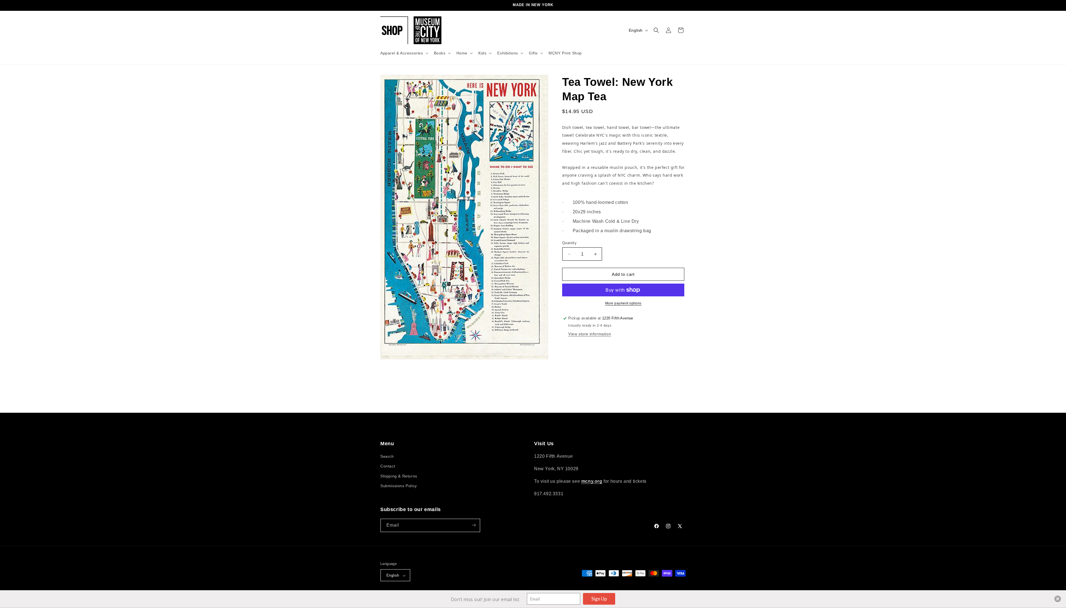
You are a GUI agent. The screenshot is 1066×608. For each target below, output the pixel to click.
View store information (589, 334)
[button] (404, 53)
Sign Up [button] (599, 599)
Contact (387, 466)
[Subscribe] (473, 525)
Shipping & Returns (398, 476)
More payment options (623, 303)
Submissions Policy (398, 486)
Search (387, 456)
